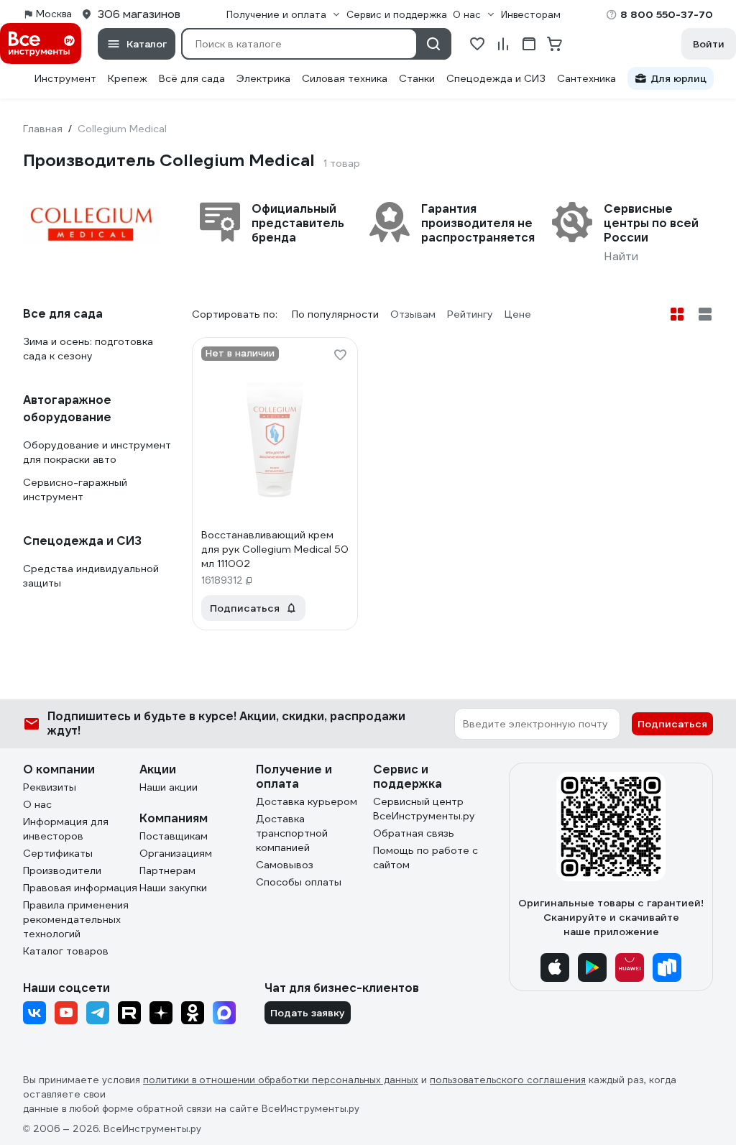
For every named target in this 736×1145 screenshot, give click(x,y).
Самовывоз (284, 864)
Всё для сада (192, 78)
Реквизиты (49, 787)
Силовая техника (344, 78)
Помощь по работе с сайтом (425, 857)
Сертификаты (58, 853)
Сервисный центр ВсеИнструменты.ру (424, 808)
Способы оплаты (298, 881)
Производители (62, 870)
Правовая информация (80, 887)
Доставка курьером (306, 801)
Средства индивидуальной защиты (91, 575)
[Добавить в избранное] (339, 355)
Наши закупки (173, 887)
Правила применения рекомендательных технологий (76, 919)
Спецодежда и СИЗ (496, 78)
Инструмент (65, 78)
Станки (417, 78)
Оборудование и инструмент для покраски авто (97, 452)
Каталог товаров (66, 950)
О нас (37, 804)
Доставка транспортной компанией (292, 833)
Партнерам (167, 870)
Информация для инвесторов (66, 828)
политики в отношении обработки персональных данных (280, 1080)
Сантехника (586, 78)
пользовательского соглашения (508, 1080)
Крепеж (127, 78)
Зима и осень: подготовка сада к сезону (88, 348)
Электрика (263, 78)
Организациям (175, 853)
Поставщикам (173, 835)
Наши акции (168, 787)
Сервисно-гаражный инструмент (75, 489)
